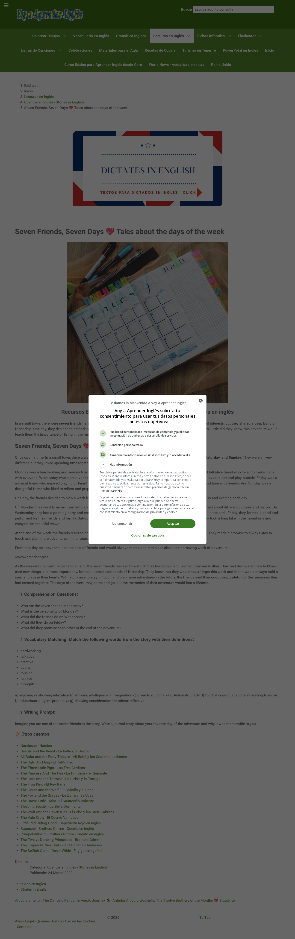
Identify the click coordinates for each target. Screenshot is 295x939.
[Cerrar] (200, 400)
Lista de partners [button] (111, 491)
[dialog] (147, 469)
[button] (147, 464)
